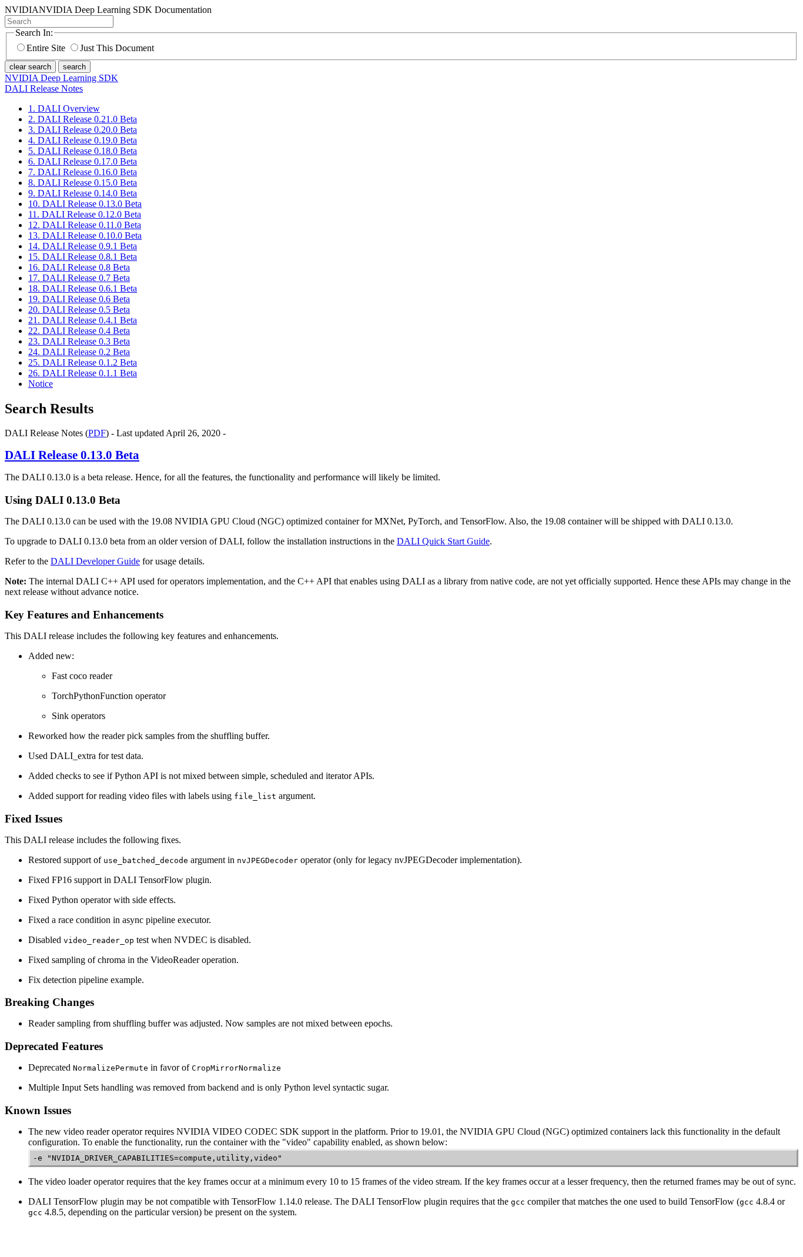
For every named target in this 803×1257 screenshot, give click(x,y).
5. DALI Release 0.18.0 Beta (82, 151)
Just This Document (117, 48)
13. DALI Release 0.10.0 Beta (85, 235)
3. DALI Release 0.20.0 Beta (82, 130)
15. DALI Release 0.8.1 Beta (82, 257)
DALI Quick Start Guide (443, 541)
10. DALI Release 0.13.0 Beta (85, 204)
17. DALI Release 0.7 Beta (79, 278)
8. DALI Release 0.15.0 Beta (82, 183)
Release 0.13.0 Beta (72, 455)
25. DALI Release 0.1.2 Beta (82, 362)
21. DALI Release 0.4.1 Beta (82, 320)
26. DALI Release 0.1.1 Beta (82, 373)
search (74, 66)
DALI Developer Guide (95, 561)
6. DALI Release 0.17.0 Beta (82, 161)
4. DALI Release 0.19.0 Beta (82, 140)
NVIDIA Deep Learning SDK (61, 78)
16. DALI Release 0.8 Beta (79, 267)
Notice (40, 384)
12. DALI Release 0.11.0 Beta (84, 225)
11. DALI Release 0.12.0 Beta (84, 214)
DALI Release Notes (44, 88)
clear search (30, 66)
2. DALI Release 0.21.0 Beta (82, 119)
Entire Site (45, 48)
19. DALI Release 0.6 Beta (79, 299)
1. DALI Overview (64, 108)
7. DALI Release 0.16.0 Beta (82, 172)
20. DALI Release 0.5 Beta (79, 310)
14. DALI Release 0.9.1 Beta (82, 246)
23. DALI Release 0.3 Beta (79, 341)
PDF (97, 433)
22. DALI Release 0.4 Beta (79, 331)
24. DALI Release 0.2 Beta (79, 352)
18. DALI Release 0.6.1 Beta (82, 288)
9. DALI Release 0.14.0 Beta (82, 193)
